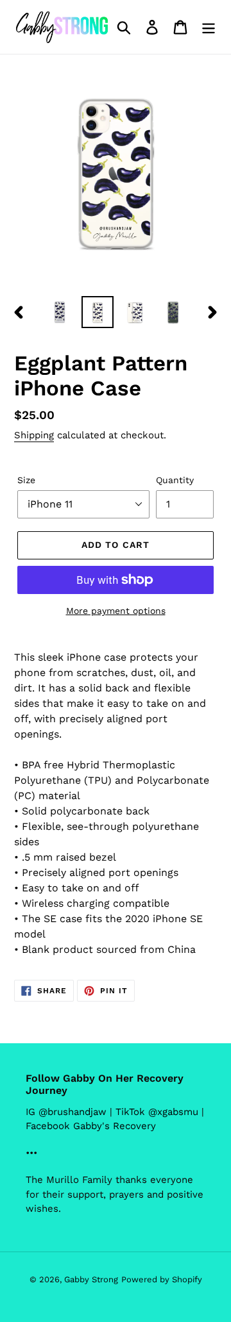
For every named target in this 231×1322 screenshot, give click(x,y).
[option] (59, 312)
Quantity (175, 480)
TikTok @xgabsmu (157, 1112)
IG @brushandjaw (66, 1112)
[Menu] (208, 27)
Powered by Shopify (161, 1279)
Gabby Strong (91, 1279)
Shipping (34, 435)
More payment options (116, 611)
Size (26, 480)
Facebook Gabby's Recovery (91, 1126)
